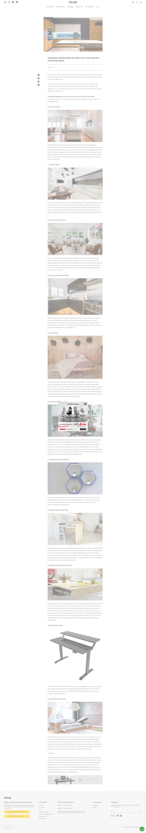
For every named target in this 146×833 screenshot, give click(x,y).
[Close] (85, 404)
